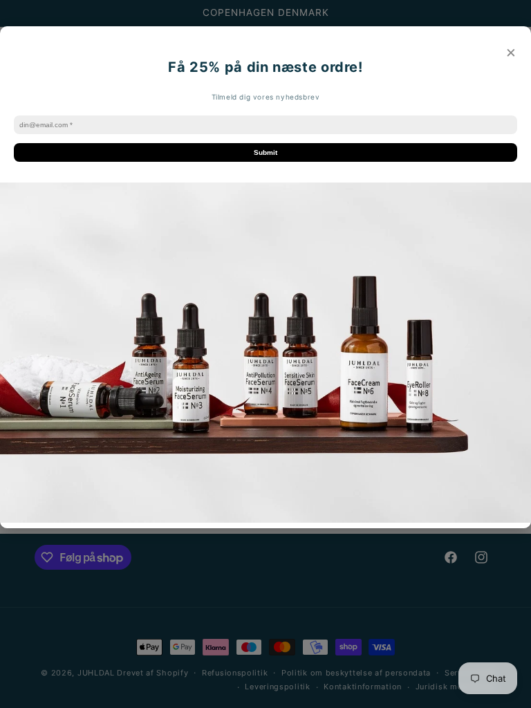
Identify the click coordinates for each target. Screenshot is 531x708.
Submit (265, 152)
